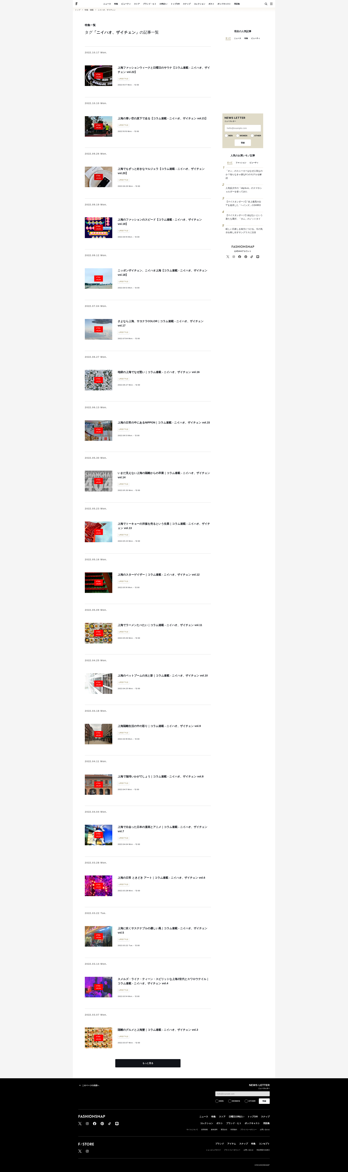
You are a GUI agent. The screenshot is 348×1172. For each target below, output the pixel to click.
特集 (116, 4)
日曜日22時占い (236, 1116)
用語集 (237, 4)
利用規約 (234, 1130)
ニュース (107, 4)
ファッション (241, 163)
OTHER (257, 136)
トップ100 (175, 4)
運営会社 (224, 1130)
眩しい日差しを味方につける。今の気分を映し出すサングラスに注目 (244, 231)
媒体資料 (214, 1130)
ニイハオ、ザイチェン (107, 10)
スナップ (187, 4)
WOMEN (243, 136)
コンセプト (264, 1143)
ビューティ (126, 4)
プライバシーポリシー (248, 1130)
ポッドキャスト (224, 4)
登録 (243, 143)
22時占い (163, 4)
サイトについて (192, 1130)
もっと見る (147, 1063)
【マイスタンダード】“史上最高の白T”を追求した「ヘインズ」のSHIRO (243, 203)
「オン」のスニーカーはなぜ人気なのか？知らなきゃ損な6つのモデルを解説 (244, 174)
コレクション (199, 4)
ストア (137, 4)
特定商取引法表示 (263, 1150)
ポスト (211, 4)
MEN (230, 136)
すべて (228, 38)
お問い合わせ (265, 1130)
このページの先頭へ (90, 1085)
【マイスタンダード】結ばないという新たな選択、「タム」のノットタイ (244, 217)
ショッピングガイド (213, 1150)
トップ (77, 10)
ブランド (219, 1143)
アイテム (231, 1143)
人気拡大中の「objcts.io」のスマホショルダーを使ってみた (244, 190)
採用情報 (204, 1130)
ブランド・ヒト (149, 4)
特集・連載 (89, 10)
